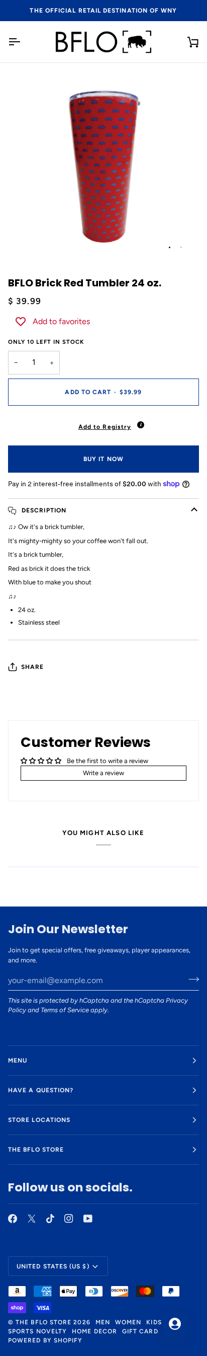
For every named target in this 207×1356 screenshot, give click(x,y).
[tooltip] (140, 424)
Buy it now (103, 459)
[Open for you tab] (175, 1324)
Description (43, 510)
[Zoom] (27, 242)
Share (32, 666)
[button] (103, 424)
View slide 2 (181, 247)
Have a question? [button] (40, 1090)
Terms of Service (65, 1010)
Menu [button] (17, 1060)
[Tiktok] (50, 1218)
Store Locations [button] (39, 1119)
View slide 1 (169, 247)
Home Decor (94, 1331)
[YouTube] (87, 1218)
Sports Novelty (37, 1331)
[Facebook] (12, 1218)
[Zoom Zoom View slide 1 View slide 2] (103, 165)
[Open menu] (23, 41)
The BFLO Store (43, 1322)
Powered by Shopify (45, 1340)
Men (102, 1322)
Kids (153, 1322)
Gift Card (140, 1331)
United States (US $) (53, 1266)
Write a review (103, 773)
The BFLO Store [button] (36, 1149)
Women (128, 1322)
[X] (31, 1218)
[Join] (190, 979)
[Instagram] (68, 1218)
